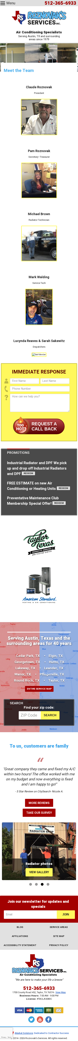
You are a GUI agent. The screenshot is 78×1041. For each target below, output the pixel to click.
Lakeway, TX (25, 668)
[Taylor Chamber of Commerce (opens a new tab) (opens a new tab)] (39, 542)
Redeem (28, 473)
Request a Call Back (44, 426)
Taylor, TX (56, 680)
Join (65, 914)
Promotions (18, 452)
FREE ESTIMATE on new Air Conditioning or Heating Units (32, 486)
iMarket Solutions (24, 1033)
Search (16, 703)
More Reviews (39, 803)
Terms (10, 1037)
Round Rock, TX (26, 680)
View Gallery (39, 872)
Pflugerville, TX (52, 674)
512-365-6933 (39, 988)
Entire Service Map (39, 688)
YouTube (40, 1019)
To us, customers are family (39, 746)
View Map (61, 992)
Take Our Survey (39, 813)
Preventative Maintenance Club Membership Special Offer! (33, 500)
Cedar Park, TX (28, 655)
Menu (10, 3)
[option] (39, 851)
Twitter (31, 1019)
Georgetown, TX (27, 662)
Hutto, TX (56, 662)
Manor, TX (23, 674)
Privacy (3, 1037)
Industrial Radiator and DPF (37, 468)
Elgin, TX (56, 655)
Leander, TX (53, 668)
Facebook (48, 1019)
